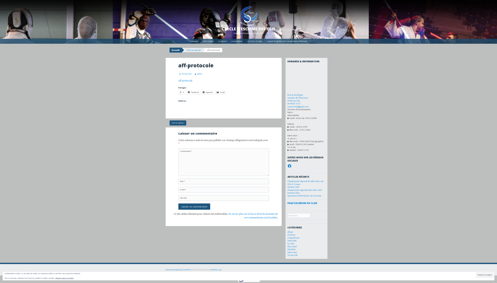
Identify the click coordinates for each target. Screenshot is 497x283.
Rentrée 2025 (293, 187)
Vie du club (292, 255)
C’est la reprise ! (193, 50)
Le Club (290, 244)
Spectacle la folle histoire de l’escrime (304, 196)
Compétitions (237, 41)
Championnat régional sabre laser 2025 (304, 190)
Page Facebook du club (302, 203)
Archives (291, 235)
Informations (208, 41)
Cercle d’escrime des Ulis (248, 29)
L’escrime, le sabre (254, 41)
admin (199, 74)
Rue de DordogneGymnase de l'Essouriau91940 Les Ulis (297, 98)
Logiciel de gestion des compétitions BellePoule (287, 41)
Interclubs (292, 241)
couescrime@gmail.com (297, 106)
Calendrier (194, 41)
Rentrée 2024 (293, 193)
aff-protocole (185, 80)
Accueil (176, 50)
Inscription (222, 41)
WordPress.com (216, 270)
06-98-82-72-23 (293, 104)
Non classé (292, 246)
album (290, 232)
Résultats (291, 249)
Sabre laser (292, 252)
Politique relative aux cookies (65, 278)
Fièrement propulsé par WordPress (179, 270)
